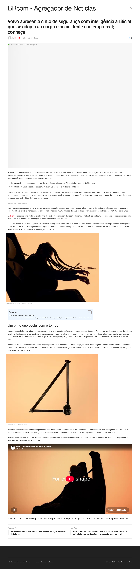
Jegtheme (50, 562)
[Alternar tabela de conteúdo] (88, 312)
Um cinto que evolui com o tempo (22, 315)
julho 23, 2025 (27, 38)
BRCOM (17, 38)
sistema (12, 216)
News (36, 38)
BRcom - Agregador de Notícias (52, 7)
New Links (121, 562)
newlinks (129, 562)
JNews (14, 562)
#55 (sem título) (111, 562)
